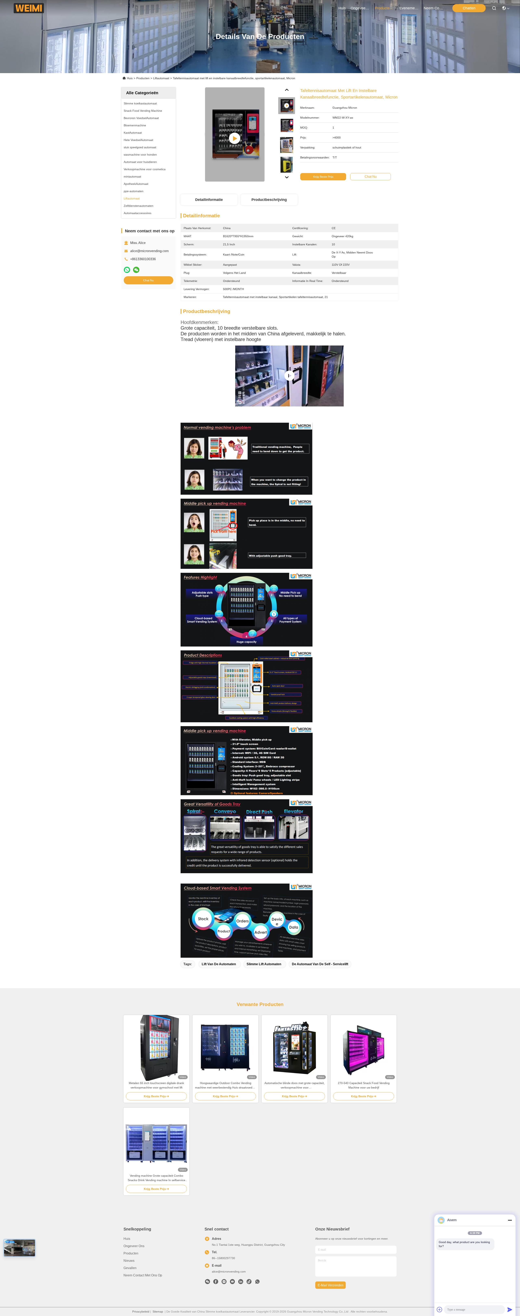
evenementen (409, 8)
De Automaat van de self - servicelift (320, 964)
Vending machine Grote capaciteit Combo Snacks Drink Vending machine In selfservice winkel (156, 1178)
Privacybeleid (140, 1311)
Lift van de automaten (219, 964)
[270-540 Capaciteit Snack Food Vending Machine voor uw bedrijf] (363, 1048)
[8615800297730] (257, 1282)
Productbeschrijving (269, 200)
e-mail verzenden (330, 1285)
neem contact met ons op (433, 8)
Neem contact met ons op (143, 1275)
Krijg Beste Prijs (323, 176)
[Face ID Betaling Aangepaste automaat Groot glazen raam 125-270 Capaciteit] (289, 376)
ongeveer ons (360, 8)
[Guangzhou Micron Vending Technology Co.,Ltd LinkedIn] (241, 1282)
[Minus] (509, 1220)
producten (383, 8)
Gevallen (130, 1268)
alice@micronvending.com (149, 251)
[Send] (510, 1309)
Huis (342, 8)
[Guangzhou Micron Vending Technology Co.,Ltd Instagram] (224, 1282)
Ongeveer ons (134, 1246)
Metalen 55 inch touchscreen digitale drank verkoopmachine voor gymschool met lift (156, 1085)
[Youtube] (232, 1282)
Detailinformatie (209, 200)
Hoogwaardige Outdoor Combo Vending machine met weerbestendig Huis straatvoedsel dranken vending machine (225, 1085)
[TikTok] (249, 1282)
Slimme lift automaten (264, 964)
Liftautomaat (161, 78)
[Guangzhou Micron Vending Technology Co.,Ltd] (28, 8)
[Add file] (439, 1309)
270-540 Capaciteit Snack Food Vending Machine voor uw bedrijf (364, 1085)
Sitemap (158, 1311)
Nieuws (129, 1260)
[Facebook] (216, 1282)
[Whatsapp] (127, 270)
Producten (143, 78)
